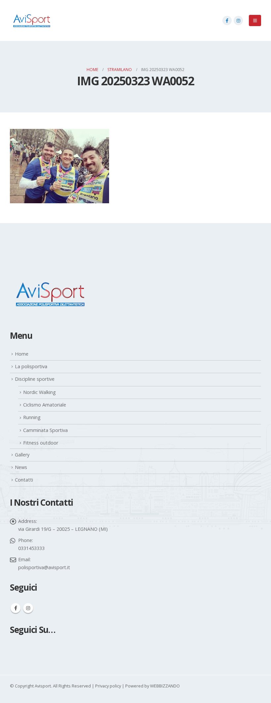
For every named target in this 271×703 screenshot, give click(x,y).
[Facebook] (227, 20)
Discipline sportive (35, 379)
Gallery (22, 454)
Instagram (28, 608)
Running (32, 417)
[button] (255, 20)
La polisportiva (31, 366)
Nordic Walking (39, 392)
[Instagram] (238, 20)
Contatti (24, 480)
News (21, 467)
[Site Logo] (31, 20)
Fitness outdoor (40, 443)
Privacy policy (108, 686)
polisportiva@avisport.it (44, 567)
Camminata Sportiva (45, 430)
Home (21, 354)
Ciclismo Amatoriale (44, 405)
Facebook (15, 608)
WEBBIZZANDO (165, 686)
